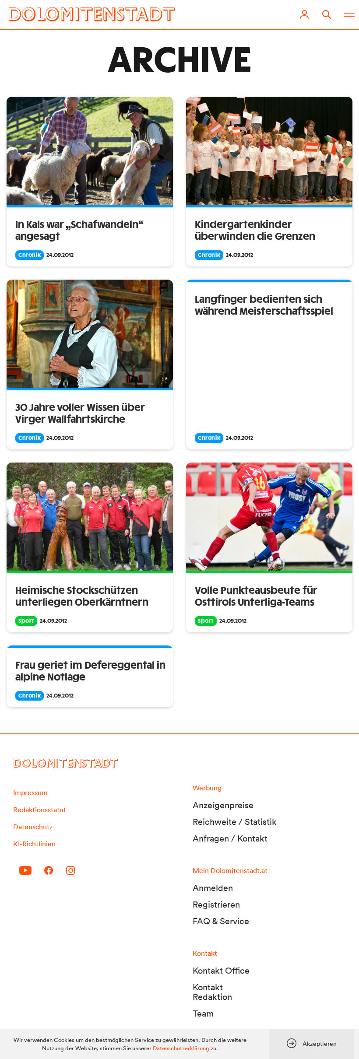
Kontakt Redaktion (212, 992)
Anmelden (213, 888)
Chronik (29, 255)
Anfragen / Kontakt (230, 838)
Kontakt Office (221, 970)
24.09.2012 (60, 255)
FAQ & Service (221, 921)
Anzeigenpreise (223, 805)
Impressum (30, 792)
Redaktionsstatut (39, 809)
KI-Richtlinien (34, 843)
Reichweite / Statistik (235, 822)
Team (203, 1013)
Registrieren (216, 904)
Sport (26, 621)
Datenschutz (33, 826)
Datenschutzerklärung (181, 1048)
